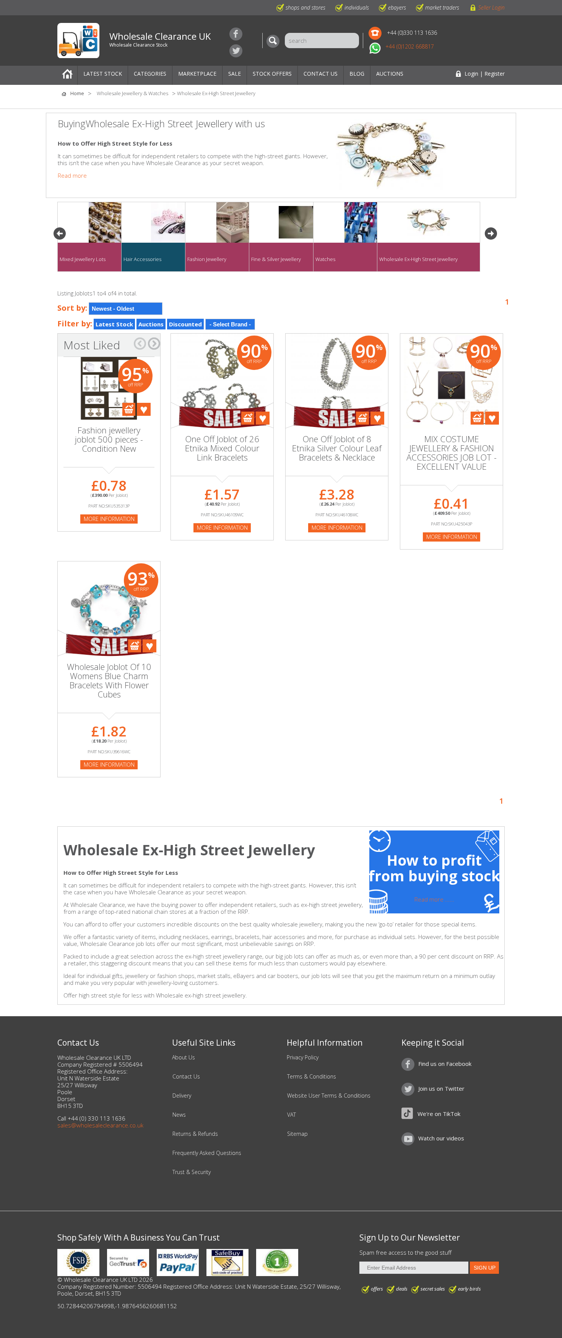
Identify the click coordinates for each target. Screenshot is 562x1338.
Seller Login (491, 7)
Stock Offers (272, 73)
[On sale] (222, 414)
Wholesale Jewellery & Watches (132, 93)
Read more (72, 175)
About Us (183, 1057)
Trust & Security (191, 1172)
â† (140, 343)
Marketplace (197, 73)
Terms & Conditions (311, 1076)
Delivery (181, 1095)
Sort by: (72, 308)
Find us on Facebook (235, 34)
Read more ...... (434, 899)
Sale (234, 73)
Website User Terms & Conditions (328, 1095)
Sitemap (297, 1133)
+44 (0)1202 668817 (409, 46)
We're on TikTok (438, 1113)
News (179, 1114)
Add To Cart (128, 409)
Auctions (389, 73)
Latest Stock (102, 73)
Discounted (185, 324)
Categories (150, 73)
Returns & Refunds (195, 1133)
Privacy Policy (302, 1057)
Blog (356, 73)
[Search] (274, 41)
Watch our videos (441, 1138)
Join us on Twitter (235, 50)
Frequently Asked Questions (206, 1153)
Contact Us (321, 73)
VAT (291, 1114)
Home (67, 75)
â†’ (154, 343)
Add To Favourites (144, 409)
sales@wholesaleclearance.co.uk (100, 1125)
